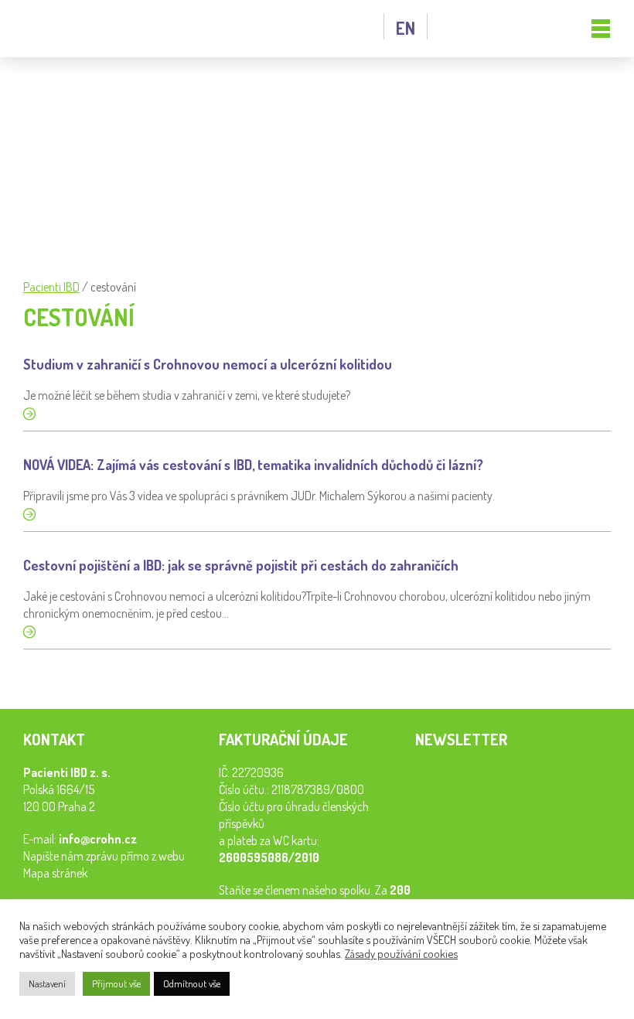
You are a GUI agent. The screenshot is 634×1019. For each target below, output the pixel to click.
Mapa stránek (55, 873)
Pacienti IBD (88, 29)
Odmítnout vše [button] (191, 983)
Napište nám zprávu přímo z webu (104, 856)
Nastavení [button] (47, 983)
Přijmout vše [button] (116, 983)
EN (405, 28)
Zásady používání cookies (401, 953)
